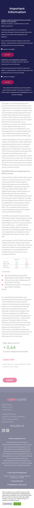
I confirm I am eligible (8, 49)
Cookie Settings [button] (7, 504)
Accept (7, 55)
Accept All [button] (17, 504)
